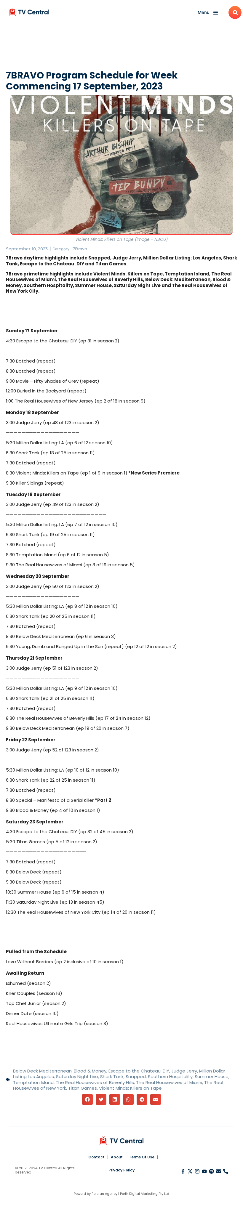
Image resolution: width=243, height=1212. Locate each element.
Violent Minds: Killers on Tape (130, 1088)
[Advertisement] (121, 49)
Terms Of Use (141, 1157)
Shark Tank (112, 1076)
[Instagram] (197, 1171)
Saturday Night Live (77, 1076)
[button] (87, 1099)
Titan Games (82, 1088)
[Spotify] (211, 1171)
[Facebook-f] (183, 1171)
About (117, 1157)
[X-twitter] (190, 1171)
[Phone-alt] (225, 1171)
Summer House (211, 1076)
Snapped (136, 1076)
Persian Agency (104, 1193)
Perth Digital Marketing (139, 1193)
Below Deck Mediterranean (42, 1071)
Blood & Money (90, 1071)
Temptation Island (33, 1082)
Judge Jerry (184, 1071)
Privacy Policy (121, 1170)
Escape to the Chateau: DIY (138, 1071)
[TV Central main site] (121, 1140)
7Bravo (80, 248)
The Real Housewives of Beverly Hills (95, 1082)
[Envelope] (218, 1171)
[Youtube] (204, 1171)
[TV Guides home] (29, 11)
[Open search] (235, 12)
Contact (96, 1157)
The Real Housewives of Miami (169, 1082)
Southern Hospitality (170, 1076)
